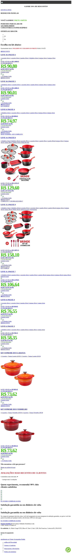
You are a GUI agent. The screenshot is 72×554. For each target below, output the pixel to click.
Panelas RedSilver (6, 524)
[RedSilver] (2, 2)
